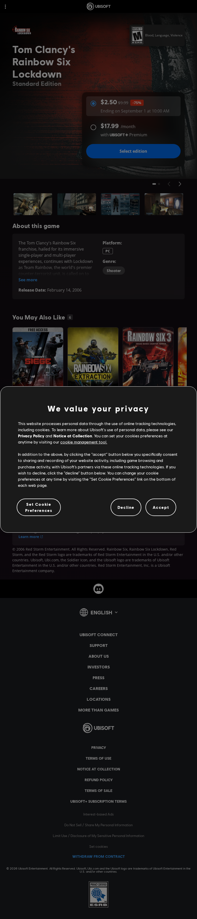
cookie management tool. (83, 441)
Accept (161, 507)
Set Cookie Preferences (39, 507)
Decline (125, 507)
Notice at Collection (72, 435)
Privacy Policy (31, 435)
